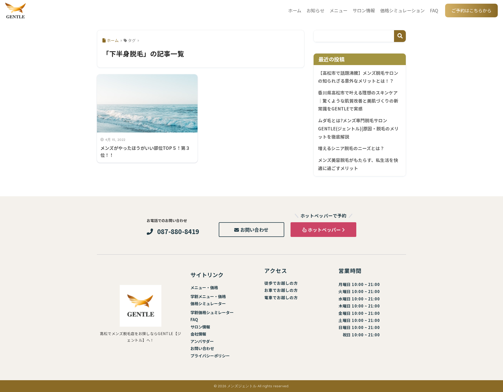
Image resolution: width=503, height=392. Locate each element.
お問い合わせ (254, 229)
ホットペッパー (324, 229)
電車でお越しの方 (281, 297)
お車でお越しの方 (281, 290)
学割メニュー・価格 (208, 296)
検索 (400, 36)
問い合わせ (204, 348)
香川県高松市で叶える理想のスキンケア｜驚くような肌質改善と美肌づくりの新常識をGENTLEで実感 (358, 100)
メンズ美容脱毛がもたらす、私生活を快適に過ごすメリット (358, 164)
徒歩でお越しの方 (281, 283)
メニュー (338, 10)
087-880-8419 (178, 231)
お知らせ (315, 10)
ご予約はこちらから (471, 10)
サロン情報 (364, 10)
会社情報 (198, 334)
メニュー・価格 (204, 287)
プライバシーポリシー (210, 355)
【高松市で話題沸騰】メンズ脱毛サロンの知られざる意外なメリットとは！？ (358, 77)
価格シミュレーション (402, 10)
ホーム (294, 10)
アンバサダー (202, 341)
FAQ (434, 10)
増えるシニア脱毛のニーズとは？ (351, 148)
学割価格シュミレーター (212, 312)
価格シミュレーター (208, 303)
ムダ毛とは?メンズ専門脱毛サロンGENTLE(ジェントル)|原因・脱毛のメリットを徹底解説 (358, 128)
